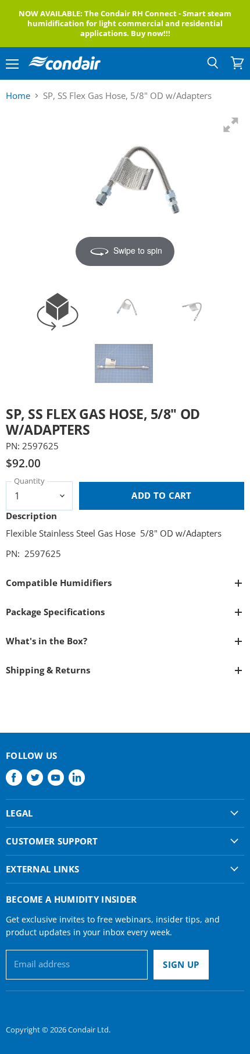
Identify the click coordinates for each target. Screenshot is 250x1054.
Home (18, 96)
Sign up (181, 964)
